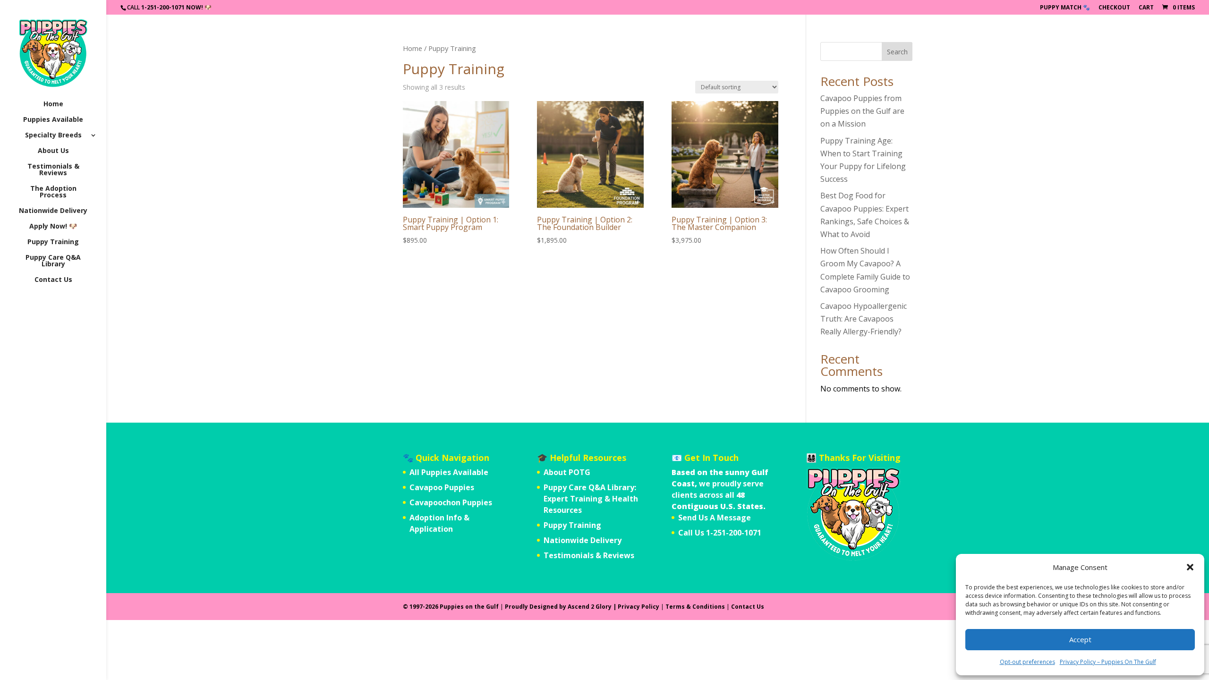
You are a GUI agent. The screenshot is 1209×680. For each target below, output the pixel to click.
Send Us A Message (714, 517)
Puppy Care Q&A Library (53, 261)
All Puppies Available (448, 472)
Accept (1080, 639)
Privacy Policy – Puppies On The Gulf (1108, 662)
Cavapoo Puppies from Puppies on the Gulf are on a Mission (862, 111)
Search (897, 51)
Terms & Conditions (695, 607)
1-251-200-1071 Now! (172, 7)
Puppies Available (53, 120)
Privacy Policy (638, 607)
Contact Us (53, 280)
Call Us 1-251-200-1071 (719, 532)
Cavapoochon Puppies (450, 502)
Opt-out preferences (1027, 662)
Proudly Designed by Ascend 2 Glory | (561, 607)
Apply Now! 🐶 (53, 226)
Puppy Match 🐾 (1065, 8)
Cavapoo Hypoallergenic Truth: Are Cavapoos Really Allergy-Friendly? (863, 319)
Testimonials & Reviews (53, 170)
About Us (53, 151)
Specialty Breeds (53, 135)
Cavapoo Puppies (441, 487)
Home (53, 104)
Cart (1146, 8)
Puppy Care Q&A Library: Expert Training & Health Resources (591, 498)
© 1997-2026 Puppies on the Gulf (451, 607)
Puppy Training (53, 242)
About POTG (567, 472)
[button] (1190, 567)
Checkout (1114, 8)
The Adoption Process (53, 192)
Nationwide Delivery (53, 211)
